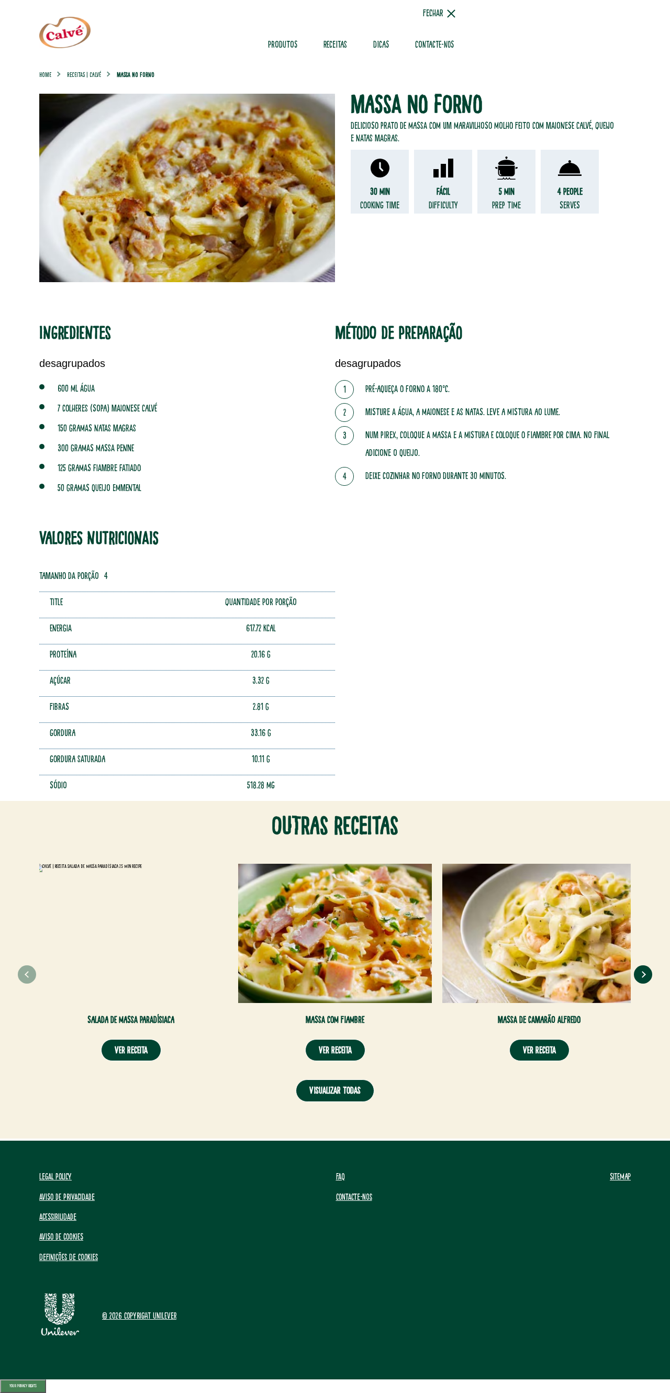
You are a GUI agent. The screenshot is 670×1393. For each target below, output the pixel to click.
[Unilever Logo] (60, 1334)
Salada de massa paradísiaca (130, 1020)
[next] (643, 974)
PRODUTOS (282, 44)
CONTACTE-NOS (434, 44)
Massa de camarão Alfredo (539, 1020)
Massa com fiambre (335, 1020)
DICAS (381, 44)
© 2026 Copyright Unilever (139, 1316)
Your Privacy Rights (23, 1386)
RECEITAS (335, 44)
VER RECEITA (131, 1050)
